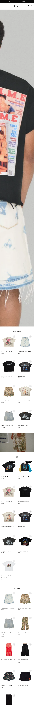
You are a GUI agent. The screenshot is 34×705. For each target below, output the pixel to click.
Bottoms (17, 588)
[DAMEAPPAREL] (17, 6)
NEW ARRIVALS (17, 332)
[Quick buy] (14, 336)
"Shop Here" (22, 2)
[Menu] (3, 6)
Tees (17, 457)
